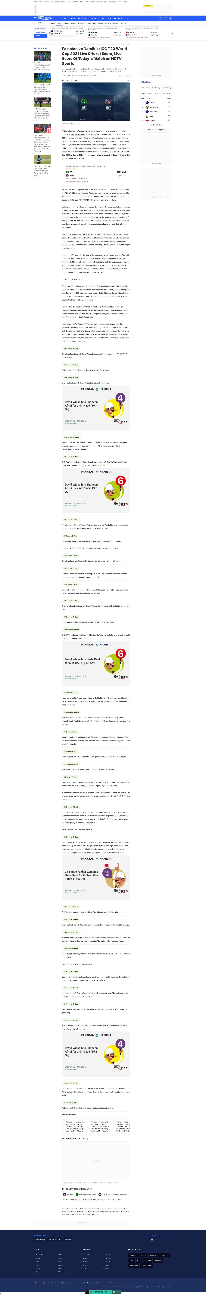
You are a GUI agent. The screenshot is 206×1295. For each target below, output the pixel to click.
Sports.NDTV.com (78, 134)
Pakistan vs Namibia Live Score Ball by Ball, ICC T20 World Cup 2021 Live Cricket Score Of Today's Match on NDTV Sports (75, 1126)
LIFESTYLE (75, 2)
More (123, 23)
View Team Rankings (156, 125)
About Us (46, 1283)
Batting (150, 93)
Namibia (70, 1194)
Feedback (55, 1283)
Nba (138, 1260)
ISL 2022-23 (87, 1254)
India (151, 116)
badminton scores (112, 1209)
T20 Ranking (167, 88)
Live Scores (39, 1254)
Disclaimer (65, 1283)
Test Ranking (145, 88)
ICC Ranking (62, 1272)
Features (60, 1265)
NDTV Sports (66, 1211)
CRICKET (62, 2)
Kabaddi (148, 1260)
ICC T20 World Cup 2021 (51, 44)
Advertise (37, 1283)
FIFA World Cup (40, 1239)
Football (72, 18)
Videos (73, 23)
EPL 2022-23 (109, 1254)
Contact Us (109, 1283)
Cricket (63, 18)
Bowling (157, 93)
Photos (66, 23)
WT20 (39, 23)
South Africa (154, 107)
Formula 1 (94, 18)
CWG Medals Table (55, 1239)
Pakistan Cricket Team (87, 1194)
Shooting (158, 1260)
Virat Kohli (68, 1239)
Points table (91, 23)
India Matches (40, 32)
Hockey (153, 1255)
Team (143, 93)
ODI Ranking (156, 88)
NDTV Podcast (83, 18)
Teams (38, 1268)
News (59, 23)
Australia (153, 102)
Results (60, 1258)
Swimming (134, 1265)
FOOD (68, 2)
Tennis (103, 18)
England (152, 120)
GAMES (92, 2)
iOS (96, 1214)
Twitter (99, 1211)
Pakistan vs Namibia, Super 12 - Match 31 (98, 1199)
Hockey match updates (97, 1209)
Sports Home (37, 44)
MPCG (119, 2)
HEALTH (82, 2)
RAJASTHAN (112, 2)
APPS (105, 2)
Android (90, 1214)
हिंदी (51, 2)
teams (100, 23)
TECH (87, 2)
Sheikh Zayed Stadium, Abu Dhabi (115, 1194)
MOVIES (56, 2)
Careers (99, 1283)
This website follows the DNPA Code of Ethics (115, 1287)
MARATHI (125, 2)
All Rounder (167, 93)
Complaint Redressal (87, 1283)
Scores (52, 23)
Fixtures (81, 23)
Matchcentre (87, 1272)
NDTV (36, 2)
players (108, 23)
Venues (116, 23)
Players (60, 1268)
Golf (109, 18)
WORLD (41, 2)
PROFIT (47, 2)
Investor (74, 1283)
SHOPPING (99, 2)
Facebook (82, 1211)
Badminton (118, 18)
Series (60, 1254)
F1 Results (122, 1209)
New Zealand (154, 111)
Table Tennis (147, 1265)
